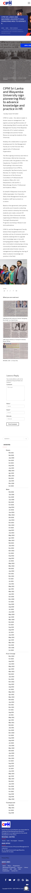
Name (8, 403)
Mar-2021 (11, 591)
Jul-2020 (11, 609)
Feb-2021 (11, 453)
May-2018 (11, 799)
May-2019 (11, 470)
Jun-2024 (11, 512)
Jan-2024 (11, 520)
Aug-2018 (11, 796)
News (7, 28)
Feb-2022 (11, 568)
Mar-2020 (11, 619)
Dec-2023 (11, 522)
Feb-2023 (11, 543)
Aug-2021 (11, 712)
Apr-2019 (11, 473)
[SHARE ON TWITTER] (4, 291)
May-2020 (11, 614)
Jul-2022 (11, 561)
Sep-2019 (11, 465)
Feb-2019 (11, 478)
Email (8, 410)
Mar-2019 (11, 476)
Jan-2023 (11, 545)
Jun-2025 (11, 499)
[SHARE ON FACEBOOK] (7, 290)
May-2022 (11, 563)
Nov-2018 (11, 483)
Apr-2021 (11, 589)
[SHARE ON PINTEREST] (13, 290)
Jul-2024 (11, 510)
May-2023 (11, 535)
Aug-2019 (11, 630)
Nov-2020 (11, 599)
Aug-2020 (11, 607)
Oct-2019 (11, 463)
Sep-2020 (11, 604)
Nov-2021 (11, 576)
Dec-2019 (11, 460)
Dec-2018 (11, 645)
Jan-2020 (11, 458)
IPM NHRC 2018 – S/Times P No (10, 360)
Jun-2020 (11, 612)
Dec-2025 (11, 497)
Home (2, 28)
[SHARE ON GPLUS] (10, 290)
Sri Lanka (21, 888)
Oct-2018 (11, 486)
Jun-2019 (11, 468)
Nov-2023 (11, 525)
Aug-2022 (11, 558)
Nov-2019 (11, 758)
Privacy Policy (5, 857)
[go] (26, 439)
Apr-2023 (11, 538)
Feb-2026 (11, 492)
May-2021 (11, 586)
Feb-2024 (11, 517)
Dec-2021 (11, 573)
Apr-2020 (11, 617)
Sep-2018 (11, 794)
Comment (9, 384)
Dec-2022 (11, 548)
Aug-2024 (11, 507)
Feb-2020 (11, 455)
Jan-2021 (11, 594)
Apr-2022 (11, 694)
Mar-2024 (11, 515)
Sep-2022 (11, 556)
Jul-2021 (11, 581)
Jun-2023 (11, 533)
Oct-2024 (11, 505)
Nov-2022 (11, 550)
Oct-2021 (11, 579)
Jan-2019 (11, 481)
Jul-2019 (11, 632)
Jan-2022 (11, 571)
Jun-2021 (11, 584)
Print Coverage (14, 28)
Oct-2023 (11, 528)
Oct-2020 (11, 602)
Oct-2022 (11, 553)
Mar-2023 (11, 540)
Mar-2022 (11, 566)
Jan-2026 (11, 494)
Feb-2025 (11, 502)
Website (8, 416)
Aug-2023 (11, 530)
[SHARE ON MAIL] (16, 290)
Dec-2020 (11, 596)
